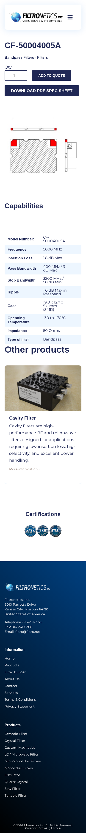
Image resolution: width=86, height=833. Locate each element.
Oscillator (12, 775)
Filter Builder (15, 672)
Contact (11, 686)
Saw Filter (13, 789)
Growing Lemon (50, 828)
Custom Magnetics (20, 747)
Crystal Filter (15, 741)
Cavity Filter (22, 417)
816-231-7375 (32, 622)
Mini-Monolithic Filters (23, 761)
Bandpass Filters (19, 57)
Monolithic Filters (19, 768)
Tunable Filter (16, 795)
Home (9, 658)
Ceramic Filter (16, 734)
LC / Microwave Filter (22, 754)
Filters (42, 57)
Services (11, 693)
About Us (12, 679)
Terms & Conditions (20, 699)
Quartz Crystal (16, 782)
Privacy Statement (20, 706)
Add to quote (51, 75)
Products (12, 665)
